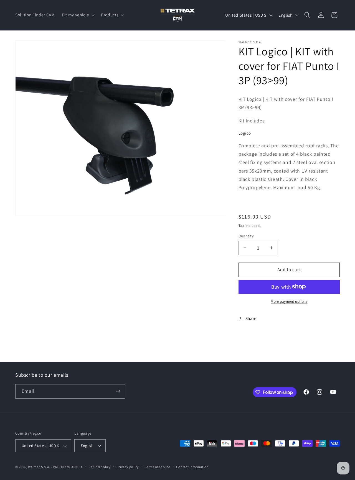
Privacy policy (127, 467)
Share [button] (251, 318)
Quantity (246, 235)
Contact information (192, 467)
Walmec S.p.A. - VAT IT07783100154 (55, 467)
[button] (77, 15)
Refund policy (99, 467)
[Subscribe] (118, 391)
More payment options (289, 301)
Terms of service (157, 467)
